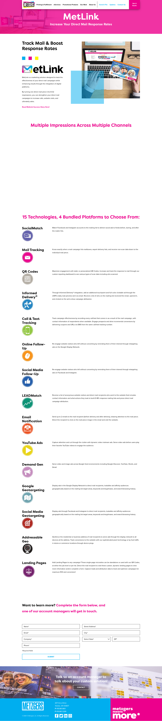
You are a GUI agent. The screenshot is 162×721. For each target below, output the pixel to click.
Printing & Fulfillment (44, 5)
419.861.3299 (61, 711)
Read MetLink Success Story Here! (35, 107)
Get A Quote (134, 5)
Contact (81, 687)
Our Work (83, 5)
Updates (112, 5)
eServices (57, 5)
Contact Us (122, 5)
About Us (92, 5)
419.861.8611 (60, 709)
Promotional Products (70, 5)
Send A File (103, 5)
